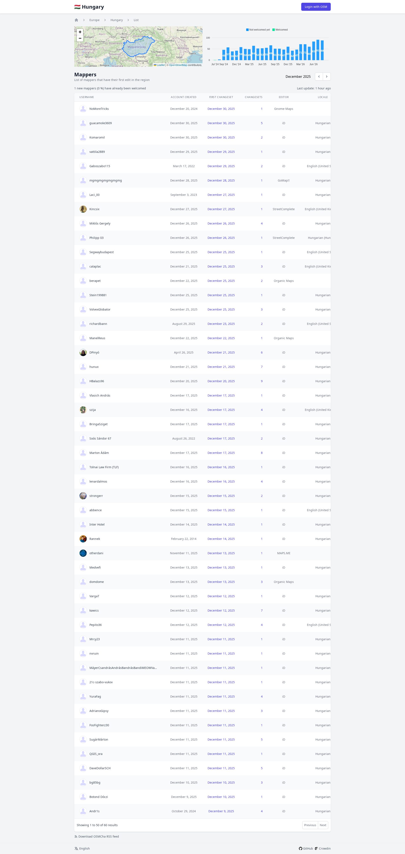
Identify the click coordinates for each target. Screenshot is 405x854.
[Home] (76, 20)
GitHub (308, 848)
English (84, 848)
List (136, 20)
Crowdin (325, 848)
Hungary (117, 20)
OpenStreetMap (178, 65)
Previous (310, 825)
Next (323, 825)
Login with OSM (316, 7)
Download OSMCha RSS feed (98, 836)
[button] (80, 32)
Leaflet (160, 65)
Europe (94, 20)
